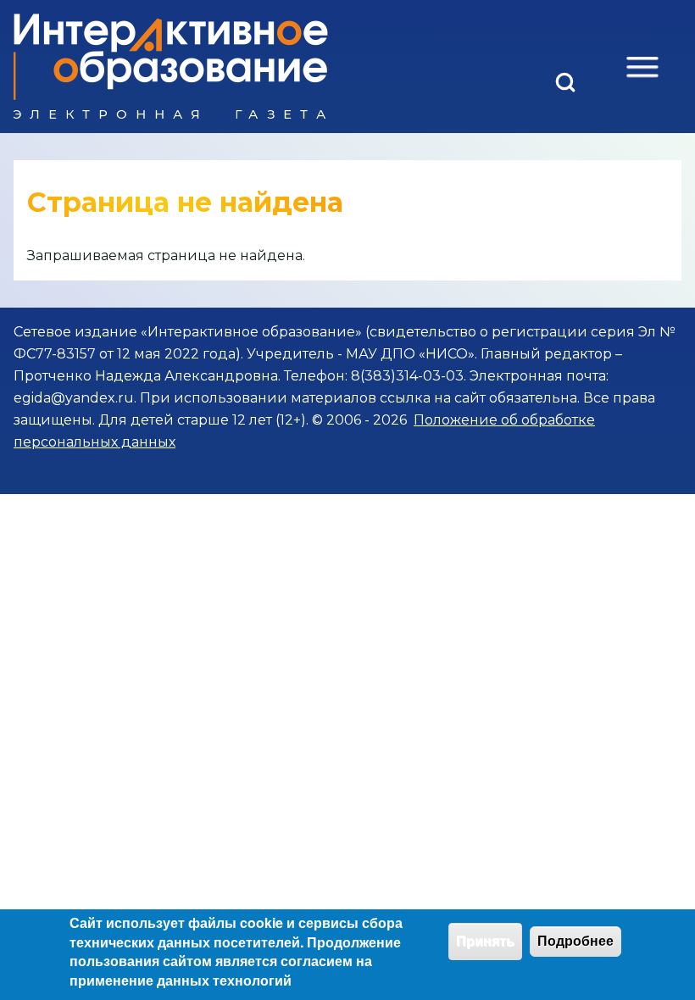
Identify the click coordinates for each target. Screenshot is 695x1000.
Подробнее (575, 941)
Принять (485, 941)
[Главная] (171, 66)
